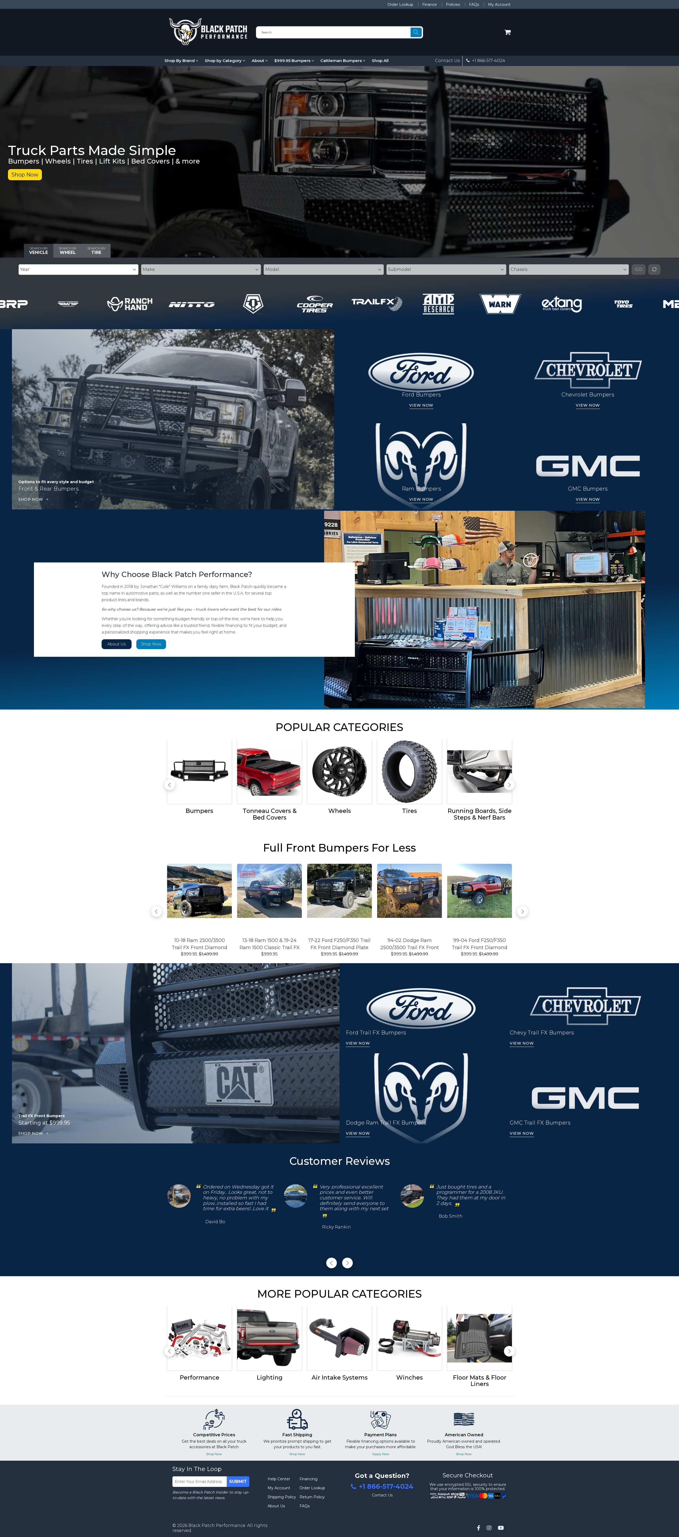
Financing (308, 1479)
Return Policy (312, 1497)
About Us (116, 644)
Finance (429, 4)
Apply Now (380, 1454)
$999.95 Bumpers (292, 60)
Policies (453, 4)
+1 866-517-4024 (488, 60)
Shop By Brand (180, 60)
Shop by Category (224, 60)
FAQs (474, 4)
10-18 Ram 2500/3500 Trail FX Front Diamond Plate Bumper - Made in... (199, 944)
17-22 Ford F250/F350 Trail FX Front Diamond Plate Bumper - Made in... (339, 944)
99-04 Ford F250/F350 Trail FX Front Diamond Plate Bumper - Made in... (480, 944)
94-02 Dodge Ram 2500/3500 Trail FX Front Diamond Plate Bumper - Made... (409, 944)
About (258, 60)
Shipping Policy (282, 1497)
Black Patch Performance (216, 1525)
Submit (238, 1481)
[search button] (416, 32)
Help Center (279, 1479)
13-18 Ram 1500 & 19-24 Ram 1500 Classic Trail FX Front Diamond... (270, 944)
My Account (499, 4)
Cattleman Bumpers (341, 60)
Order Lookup (400, 4)
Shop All (380, 60)
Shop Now (24, 174)
